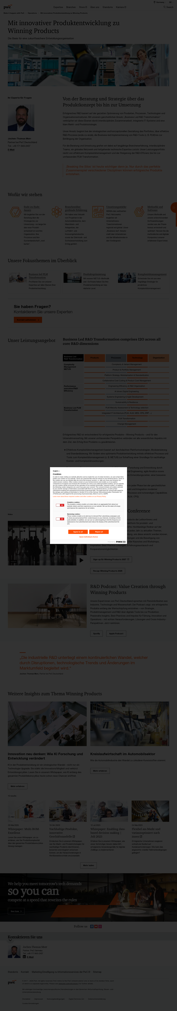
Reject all (99, 532)
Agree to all (78, 532)
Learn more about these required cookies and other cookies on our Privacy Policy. (79, 496)
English (55, 471)
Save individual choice (88, 537)
